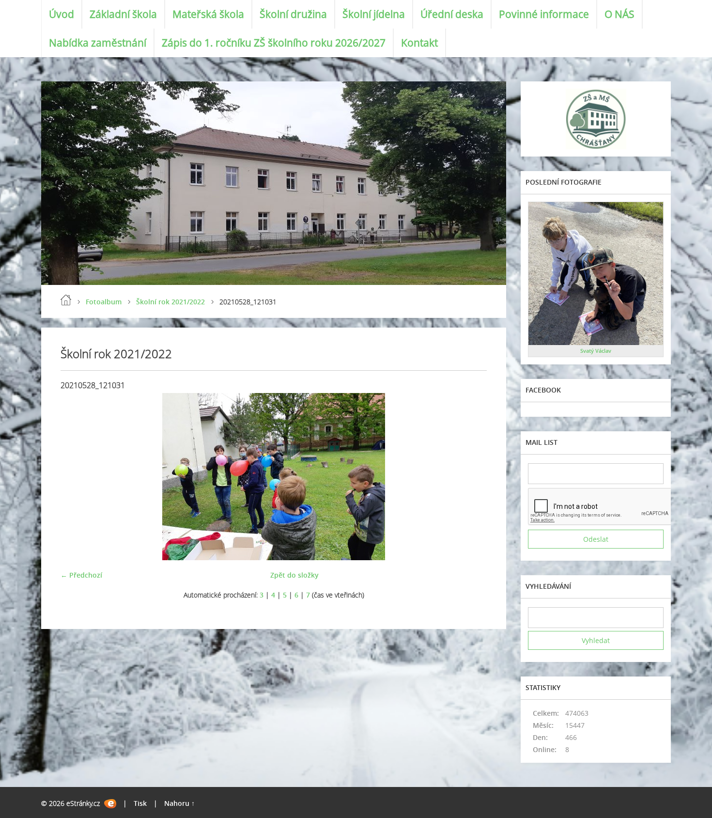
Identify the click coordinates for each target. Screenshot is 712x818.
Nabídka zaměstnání (97, 42)
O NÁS (619, 14)
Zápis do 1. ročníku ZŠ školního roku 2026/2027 (274, 42)
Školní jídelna (373, 14)
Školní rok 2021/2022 (170, 301)
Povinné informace (544, 14)
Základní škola (123, 14)
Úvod (61, 14)
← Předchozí (81, 575)
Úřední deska (451, 14)
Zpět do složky (294, 575)
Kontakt (419, 42)
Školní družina (293, 14)
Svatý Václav (595, 350)
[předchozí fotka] (76, 476)
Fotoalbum (104, 301)
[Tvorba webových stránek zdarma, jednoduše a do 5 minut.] (110, 803)
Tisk (140, 803)
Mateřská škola (208, 14)
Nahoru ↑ (179, 803)
